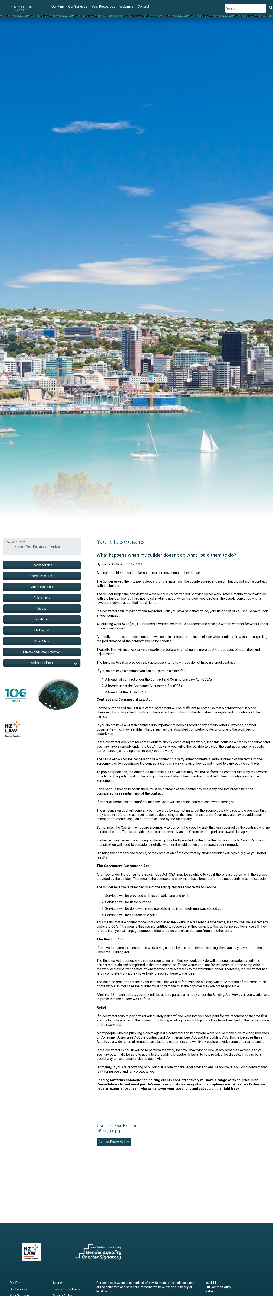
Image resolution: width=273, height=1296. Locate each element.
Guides (41, 608)
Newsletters (42, 619)
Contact (143, 6)
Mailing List (41, 630)
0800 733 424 (108, 1130)
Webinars (126, 6)
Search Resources (42, 576)
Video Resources (41, 586)
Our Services (77, 6)
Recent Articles (42, 565)
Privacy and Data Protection (42, 652)
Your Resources (103, 6)
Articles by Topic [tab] (42, 662)
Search (58, 1283)
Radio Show (42, 641)
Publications (42, 597)
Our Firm (57, 6)
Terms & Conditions (66, 1289)
